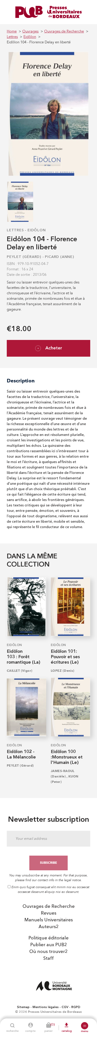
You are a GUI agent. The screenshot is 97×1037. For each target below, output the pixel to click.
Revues (48, 913)
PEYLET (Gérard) (24, 257)
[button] (84, 1025)
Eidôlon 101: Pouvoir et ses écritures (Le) (65, 657)
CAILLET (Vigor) (19, 671)
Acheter (53, 348)
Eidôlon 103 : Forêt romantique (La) (23, 657)
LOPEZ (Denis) (62, 671)
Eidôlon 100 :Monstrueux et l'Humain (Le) (67, 757)
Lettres (15, 230)
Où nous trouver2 (48, 952)
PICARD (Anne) (59, 257)
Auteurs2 (49, 927)
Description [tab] (21, 381)
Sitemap (23, 1007)
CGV (65, 1007)
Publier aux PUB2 (48, 945)
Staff (48, 958)
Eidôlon (37, 230)
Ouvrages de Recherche (49, 906)
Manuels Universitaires (48, 920)
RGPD (75, 1007)
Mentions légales (45, 1007)
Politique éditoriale (48, 938)
